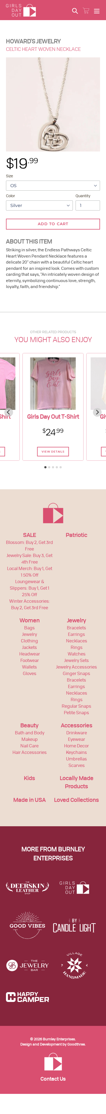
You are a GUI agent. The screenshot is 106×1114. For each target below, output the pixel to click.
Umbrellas (76, 759)
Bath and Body (29, 733)
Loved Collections (76, 800)
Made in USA (29, 800)
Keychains (76, 753)
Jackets (29, 648)
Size (9, 176)
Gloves (29, 674)
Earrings (76, 635)
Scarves (76, 766)
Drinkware (76, 733)
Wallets (29, 667)
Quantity (83, 196)
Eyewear (76, 740)
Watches (77, 654)
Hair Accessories (30, 753)
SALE (29, 535)
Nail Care (29, 746)
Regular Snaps (76, 706)
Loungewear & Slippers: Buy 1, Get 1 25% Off (29, 588)
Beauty (29, 726)
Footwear (29, 661)
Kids (29, 778)
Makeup (29, 740)
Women (30, 621)
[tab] (45, 467)
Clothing (29, 641)
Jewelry (29, 635)
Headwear (29, 654)
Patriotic (76, 535)
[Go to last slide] (8, 412)
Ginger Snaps (76, 674)
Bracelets (76, 628)
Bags (29, 628)
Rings (77, 648)
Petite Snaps (76, 713)
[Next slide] (97, 412)
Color (10, 196)
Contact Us (53, 1079)
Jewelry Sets (76, 661)
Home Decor (76, 746)
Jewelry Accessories (76, 667)
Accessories (76, 726)
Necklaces (76, 641)
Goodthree (76, 1044)
